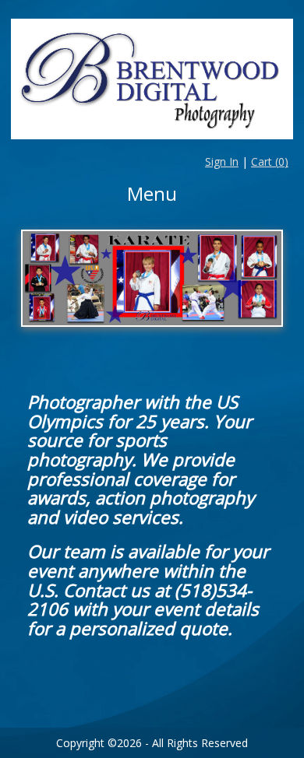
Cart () (269, 161)
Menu (152, 193)
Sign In (222, 161)
